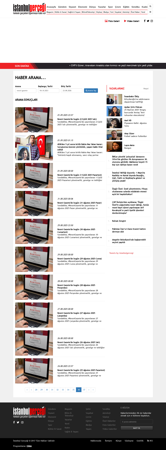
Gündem (62, 7)
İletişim (108, 440)
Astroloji (126, 12)
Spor (110, 7)
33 (63, 389)
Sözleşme (129, 440)
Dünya (92, 7)
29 (41, 389)
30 (47, 389)
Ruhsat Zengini (119, 220)
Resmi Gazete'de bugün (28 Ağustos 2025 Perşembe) (76, 286)
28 (36, 389)
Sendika (136, 7)
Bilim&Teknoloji (88, 12)
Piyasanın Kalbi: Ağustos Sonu (135, 124)
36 (79, 389)
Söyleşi (99, 12)
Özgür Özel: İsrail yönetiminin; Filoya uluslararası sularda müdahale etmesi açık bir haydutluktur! (129, 191)
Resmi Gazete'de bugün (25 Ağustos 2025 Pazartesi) (81, 370)
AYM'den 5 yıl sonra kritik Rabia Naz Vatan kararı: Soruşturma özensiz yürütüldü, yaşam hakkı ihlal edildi (80, 147)
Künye (119, 440)
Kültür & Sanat (60, 12)
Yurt (111, 12)
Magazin (50, 12)
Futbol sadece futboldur (135, 136)
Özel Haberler (109, 420)
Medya (106, 12)
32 (57, 389)
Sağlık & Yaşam (74, 12)
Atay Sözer (129, 133)
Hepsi (145, 88)
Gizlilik (140, 440)
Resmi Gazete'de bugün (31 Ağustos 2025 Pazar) (79, 202)
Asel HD (127, 120)
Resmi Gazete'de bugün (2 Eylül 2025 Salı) (77, 119)
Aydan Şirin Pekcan (133, 107)
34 (68, 389)
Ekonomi (82, 7)
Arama (18, 86)
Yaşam (88, 428)
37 (84, 389)
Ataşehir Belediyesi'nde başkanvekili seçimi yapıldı (129, 241)
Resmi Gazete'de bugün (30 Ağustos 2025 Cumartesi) (76, 230)
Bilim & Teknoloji (69, 414)
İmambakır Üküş (131, 96)
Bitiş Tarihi (66, 86)
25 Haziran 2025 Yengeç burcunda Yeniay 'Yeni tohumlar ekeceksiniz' (135, 112)
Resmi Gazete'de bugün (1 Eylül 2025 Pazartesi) (79, 174)
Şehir (88, 409)
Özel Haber (135, 12)
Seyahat (118, 12)
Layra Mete (129, 145)
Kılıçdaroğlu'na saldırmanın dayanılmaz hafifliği (137, 100)
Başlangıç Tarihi (45, 86)
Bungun (127, 148)
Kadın (145, 7)
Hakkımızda (96, 440)
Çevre (118, 7)
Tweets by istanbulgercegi (121, 253)
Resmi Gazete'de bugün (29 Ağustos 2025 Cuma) (79, 258)
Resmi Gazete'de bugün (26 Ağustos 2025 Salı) (78, 342)
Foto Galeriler (109, 424)
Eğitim (126, 7)
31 (52, 389)
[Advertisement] (83, 42)
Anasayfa (51, 7)
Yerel (143, 12)
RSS (151, 440)
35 (73, 389)
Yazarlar (102, 7)
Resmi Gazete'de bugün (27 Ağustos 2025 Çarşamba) (76, 314)
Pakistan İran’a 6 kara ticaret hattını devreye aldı (129, 230)
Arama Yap (91, 90)
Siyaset (72, 7)
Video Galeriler (110, 428)
